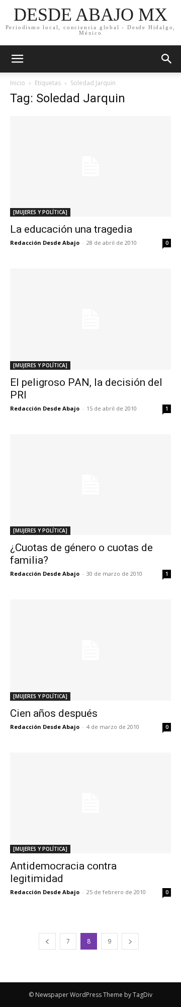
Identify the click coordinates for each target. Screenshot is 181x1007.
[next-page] (130, 941)
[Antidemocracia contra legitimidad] (90, 803)
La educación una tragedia (71, 229)
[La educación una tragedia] (90, 166)
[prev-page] (47, 941)
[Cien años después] (90, 649)
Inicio (17, 83)
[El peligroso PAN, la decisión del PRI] (90, 318)
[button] (167, 59)
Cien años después (54, 713)
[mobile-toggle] (17, 59)
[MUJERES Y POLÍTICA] (40, 212)
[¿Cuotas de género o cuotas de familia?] (90, 484)
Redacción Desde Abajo (44, 242)
